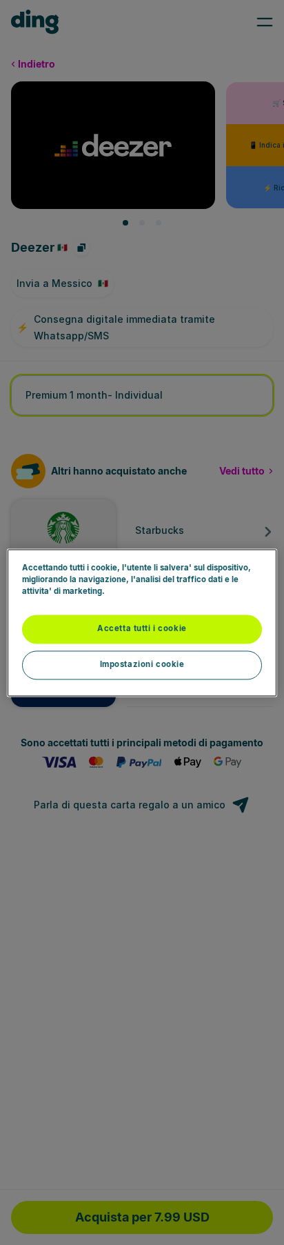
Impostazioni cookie (142, 664)
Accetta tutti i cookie (142, 628)
